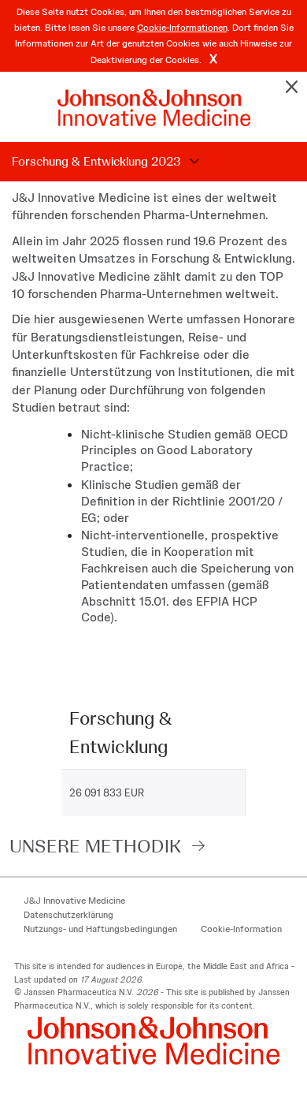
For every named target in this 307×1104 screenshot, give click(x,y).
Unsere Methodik (95, 846)
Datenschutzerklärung (68, 914)
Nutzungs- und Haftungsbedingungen (100, 929)
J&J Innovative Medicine (74, 900)
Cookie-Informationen (182, 27)
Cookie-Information (241, 929)
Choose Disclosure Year (192, 161)
